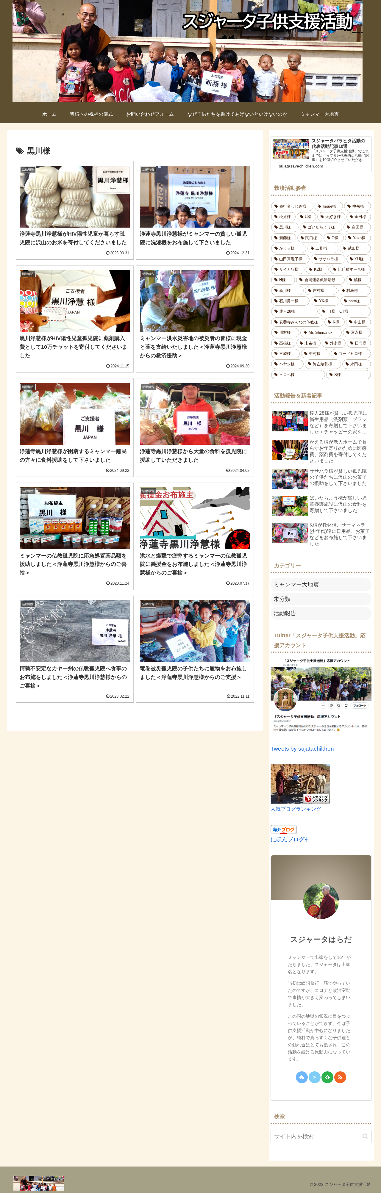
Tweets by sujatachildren (302, 749)
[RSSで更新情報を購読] (340, 1077)
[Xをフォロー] (315, 1077)
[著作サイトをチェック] (302, 1077)
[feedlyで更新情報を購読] (327, 1077)
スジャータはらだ (321, 939)
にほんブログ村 (290, 839)
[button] (365, 1136)
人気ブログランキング (296, 809)
